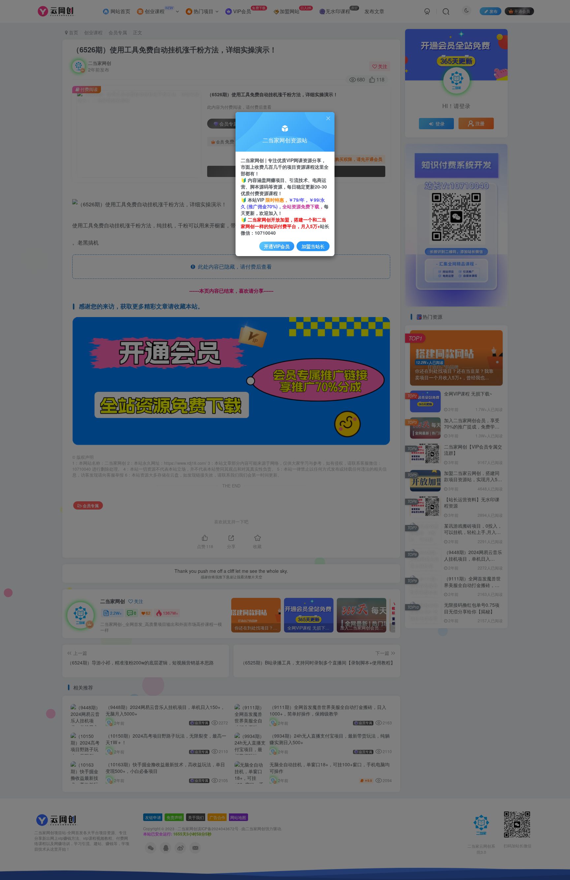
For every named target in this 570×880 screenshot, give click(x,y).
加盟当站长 (313, 246)
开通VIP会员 (277, 246)
